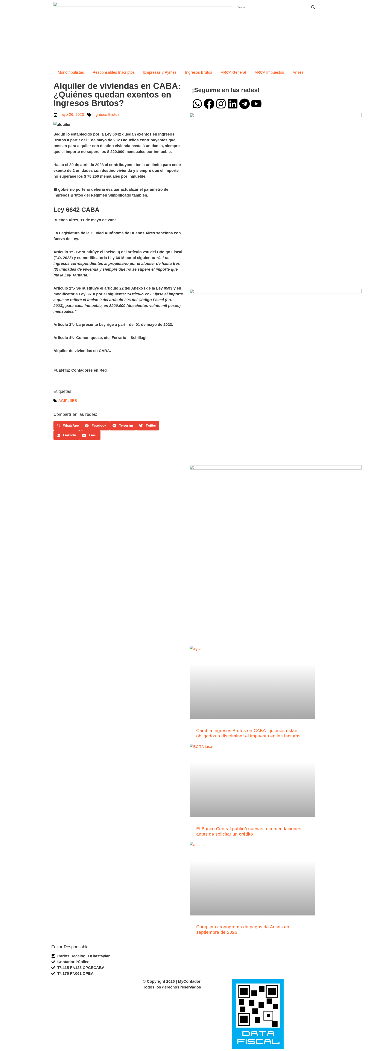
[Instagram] (221, 103)
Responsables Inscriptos (114, 72)
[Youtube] (256, 103)
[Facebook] (209, 103)
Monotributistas (71, 72)
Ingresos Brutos (198, 72)
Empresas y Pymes (159, 72)
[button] (67, 425)
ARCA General (233, 72)
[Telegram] (244, 103)
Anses (298, 72)
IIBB (73, 400)
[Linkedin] (232, 103)
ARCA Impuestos (269, 72)
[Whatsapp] (197, 103)
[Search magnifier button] (313, 7)
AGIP (63, 400)
